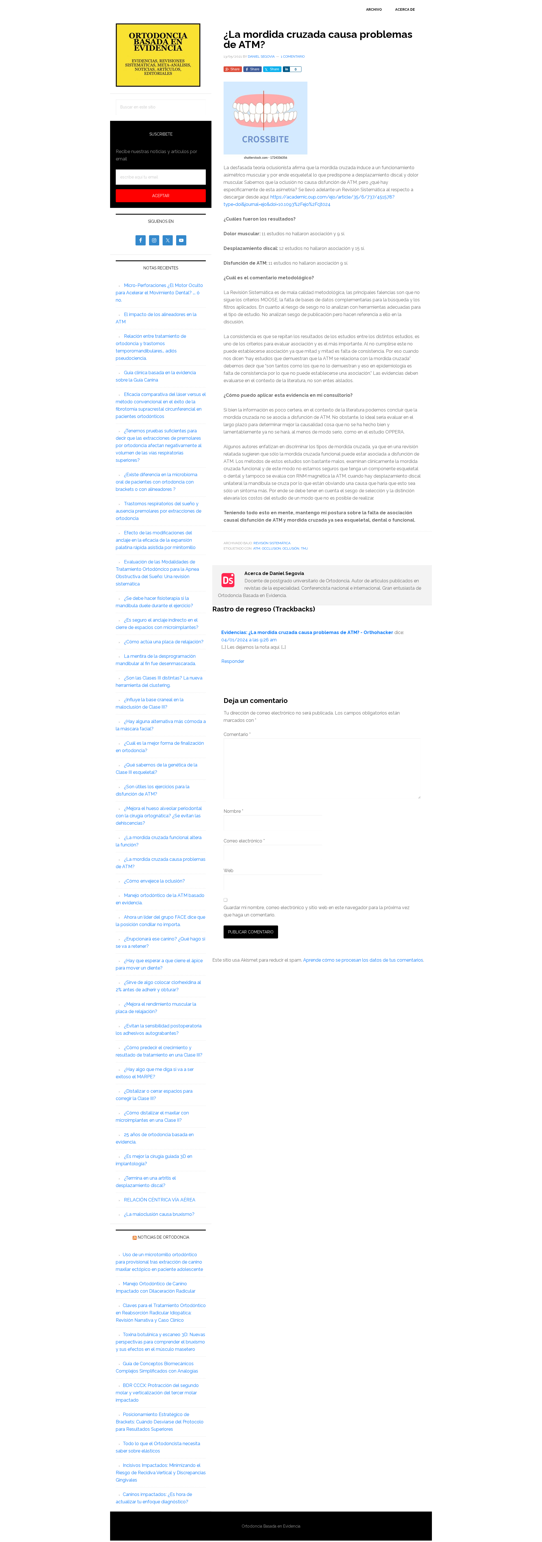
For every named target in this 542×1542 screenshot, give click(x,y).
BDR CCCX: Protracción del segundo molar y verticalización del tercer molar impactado (157, 1393)
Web (228, 870)
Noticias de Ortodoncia (163, 1237)
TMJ (304, 548)
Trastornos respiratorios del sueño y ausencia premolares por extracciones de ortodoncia (158, 511)
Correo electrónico (244, 841)
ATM (256, 548)
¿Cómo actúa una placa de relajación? (164, 641)
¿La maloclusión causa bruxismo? (159, 1214)
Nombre (233, 811)
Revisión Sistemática (271, 543)
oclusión (291, 548)
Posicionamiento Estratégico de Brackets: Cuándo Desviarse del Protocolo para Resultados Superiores (160, 1422)
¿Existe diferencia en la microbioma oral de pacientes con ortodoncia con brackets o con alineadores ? (156, 482)
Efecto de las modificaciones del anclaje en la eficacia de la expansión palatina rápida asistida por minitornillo (156, 540)
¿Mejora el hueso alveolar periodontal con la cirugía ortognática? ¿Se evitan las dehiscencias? (159, 816)
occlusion (271, 548)
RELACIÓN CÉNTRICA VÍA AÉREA (159, 1200)
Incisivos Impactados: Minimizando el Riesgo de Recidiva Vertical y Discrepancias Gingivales (161, 1473)
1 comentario (293, 56)
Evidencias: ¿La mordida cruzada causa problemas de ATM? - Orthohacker (307, 632)
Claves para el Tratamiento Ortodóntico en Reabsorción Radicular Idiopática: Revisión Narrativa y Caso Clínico (161, 1313)
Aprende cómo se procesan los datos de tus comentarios (363, 960)
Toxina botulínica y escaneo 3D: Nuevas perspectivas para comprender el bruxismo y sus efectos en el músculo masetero (160, 1342)
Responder (232, 661)
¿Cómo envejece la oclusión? (154, 881)
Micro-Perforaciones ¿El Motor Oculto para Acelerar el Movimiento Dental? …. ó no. (159, 293)
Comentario (237, 734)
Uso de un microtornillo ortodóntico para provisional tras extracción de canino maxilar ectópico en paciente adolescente (159, 1262)
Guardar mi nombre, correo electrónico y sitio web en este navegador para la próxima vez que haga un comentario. (317, 911)
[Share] (286, 69)
